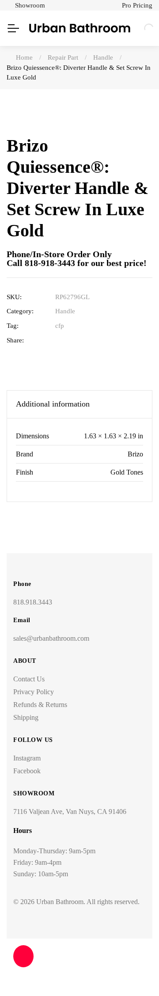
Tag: (13, 325)
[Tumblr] (100, 340)
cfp (59, 325)
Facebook (27, 771)
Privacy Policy (33, 692)
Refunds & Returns (40, 704)
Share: (15, 340)
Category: (20, 311)
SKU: (14, 296)
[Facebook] (59, 340)
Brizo (135, 454)
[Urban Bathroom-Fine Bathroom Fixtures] (79, 28)
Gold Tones (126, 472)
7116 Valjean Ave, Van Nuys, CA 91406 (69, 811)
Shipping (25, 717)
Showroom (30, 5)
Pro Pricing (137, 5)
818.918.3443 (32, 602)
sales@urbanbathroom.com (51, 638)
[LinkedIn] (86, 340)
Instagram (27, 758)
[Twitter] (73, 340)
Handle (65, 311)
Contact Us (29, 679)
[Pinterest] (114, 340)
